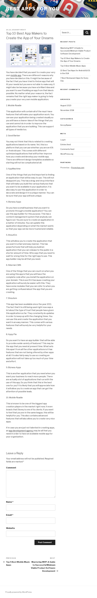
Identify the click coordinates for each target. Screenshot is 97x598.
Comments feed (67, 149)
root (23, 30)
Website (10, 528)
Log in (63, 140)
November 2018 (67, 110)
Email (9, 515)
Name (9, 502)
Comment (11, 468)
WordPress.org (66, 154)
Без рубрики (65, 125)
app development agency (21, 430)
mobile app (16, 75)
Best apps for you (32, 9)
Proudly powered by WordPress (18, 592)
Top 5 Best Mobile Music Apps (73, 66)
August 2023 (65, 105)
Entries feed (65, 144)
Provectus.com (77, 168)
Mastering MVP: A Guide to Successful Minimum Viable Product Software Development (75, 51)
